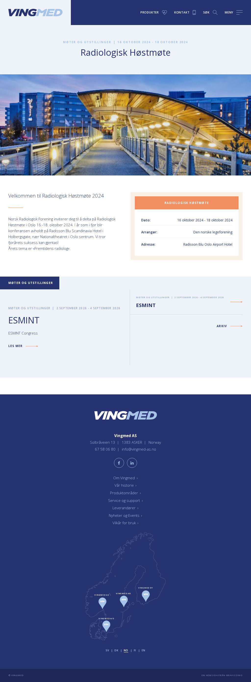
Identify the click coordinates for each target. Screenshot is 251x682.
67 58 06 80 (105, 449)
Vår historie (125, 485)
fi (135, 650)
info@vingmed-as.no (139, 449)
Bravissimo (234, 675)
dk (116, 650)
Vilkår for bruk (125, 522)
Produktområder (125, 492)
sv (107, 650)
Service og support (125, 500)
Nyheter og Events (125, 515)
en (143, 650)
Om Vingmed (125, 477)
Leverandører (125, 507)
